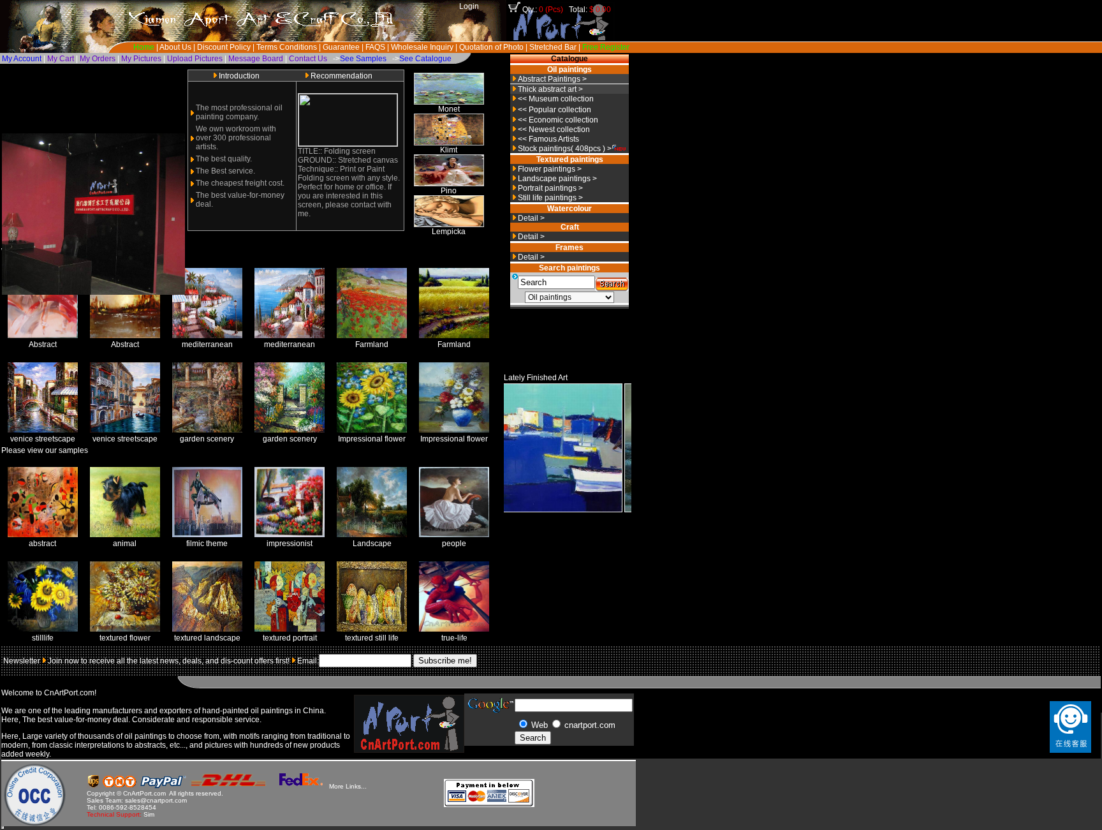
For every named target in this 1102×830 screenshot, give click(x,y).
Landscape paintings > (557, 178)
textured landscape (207, 638)
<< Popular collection (554, 109)
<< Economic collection (558, 119)
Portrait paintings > (550, 188)
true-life (454, 638)
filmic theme (207, 543)
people (454, 543)
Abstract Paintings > (552, 79)
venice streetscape (42, 438)
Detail (528, 218)
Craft (570, 227)
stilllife (43, 638)
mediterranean (207, 344)
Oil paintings (569, 69)
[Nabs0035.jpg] (523, 509)
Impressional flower (372, 438)
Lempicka (449, 231)
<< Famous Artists (548, 139)
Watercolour (569, 208)
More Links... (348, 786)
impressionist (289, 543)
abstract (42, 543)
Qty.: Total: (566, 9)
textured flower (125, 638)
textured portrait (290, 638)
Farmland (371, 344)
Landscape (372, 543)
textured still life (372, 638)
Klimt (448, 149)
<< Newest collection (554, 129)
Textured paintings (569, 159)
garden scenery (207, 438)
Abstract (43, 344)
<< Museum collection (556, 98)
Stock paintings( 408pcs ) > (565, 148)
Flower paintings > (550, 169)
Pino (449, 190)
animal (124, 543)
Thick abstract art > (550, 89)
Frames (569, 247)
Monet (449, 109)
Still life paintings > (550, 197)
